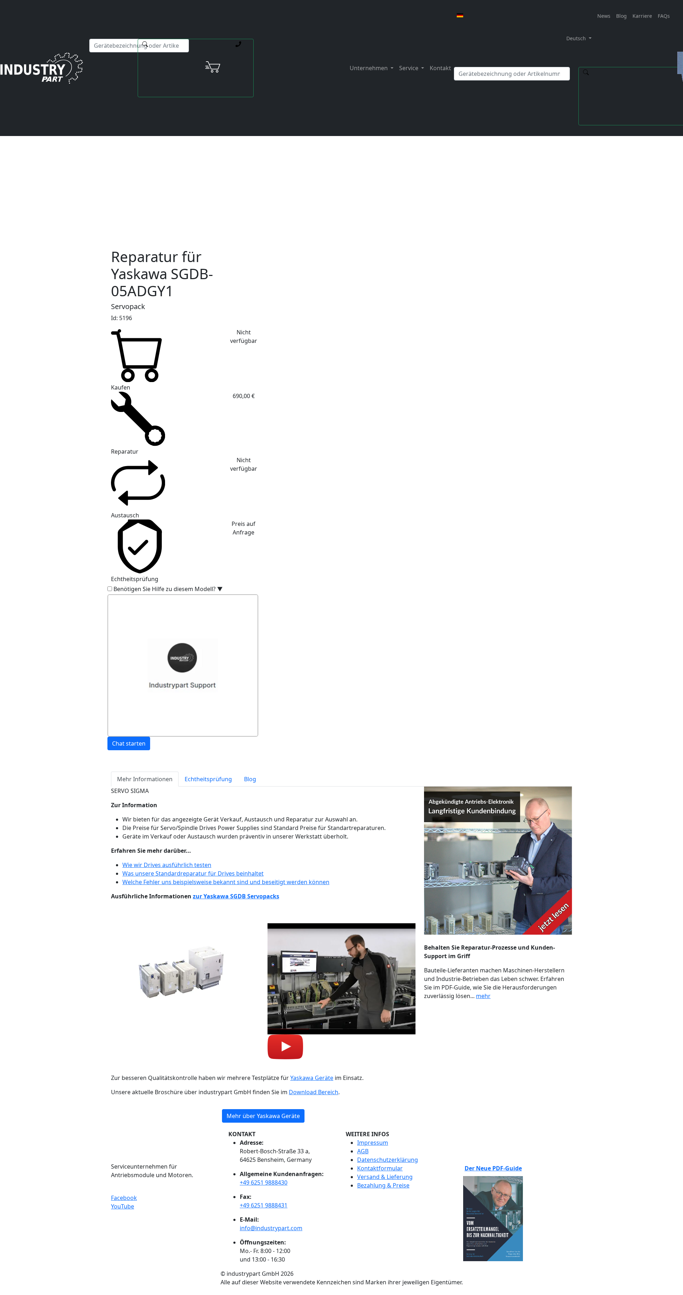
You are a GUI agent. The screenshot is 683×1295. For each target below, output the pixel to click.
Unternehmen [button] (369, 68)
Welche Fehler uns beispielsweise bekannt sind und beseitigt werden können (225, 882)
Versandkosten (288, 168)
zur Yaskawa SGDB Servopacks (236, 896)
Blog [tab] (250, 779)
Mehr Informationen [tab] (145, 779)
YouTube (122, 1206)
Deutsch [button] (575, 38)
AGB (363, 1151)
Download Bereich (313, 1092)
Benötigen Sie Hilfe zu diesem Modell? (168, 589)
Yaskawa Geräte (311, 1078)
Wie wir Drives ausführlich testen (166, 865)
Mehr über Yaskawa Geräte (263, 1116)
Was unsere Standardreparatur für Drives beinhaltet (193, 873)
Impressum (372, 1143)
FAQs (664, 15)
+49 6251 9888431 (263, 1205)
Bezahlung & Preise (383, 1185)
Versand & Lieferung (385, 1177)
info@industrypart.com (271, 1228)
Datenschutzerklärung (387, 1160)
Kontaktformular (380, 1168)
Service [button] (409, 68)
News (603, 15)
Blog (621, 15)
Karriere (642, 15)
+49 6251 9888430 (263, 1182)
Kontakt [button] (440, 68)
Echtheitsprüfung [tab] (208, 779)
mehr (483, 996)
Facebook (124, 1198)
